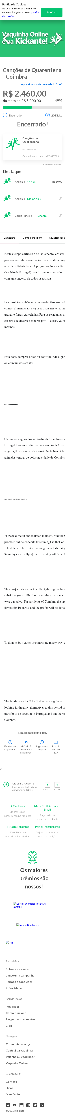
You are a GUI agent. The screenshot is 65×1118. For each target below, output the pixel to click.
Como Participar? (32, 237)
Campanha (10, 237)
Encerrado (15, 115)
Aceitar (52, 12)
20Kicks (56, 115)
